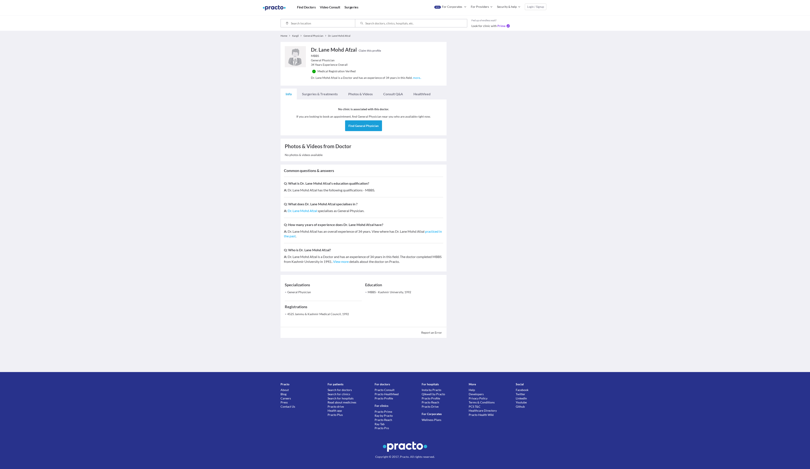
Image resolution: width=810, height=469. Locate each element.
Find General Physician (363, 126)
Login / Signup (535, 6)
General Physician (299, 292)
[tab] (289, 94)
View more (341, 261)
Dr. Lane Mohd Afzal (302, 211)
